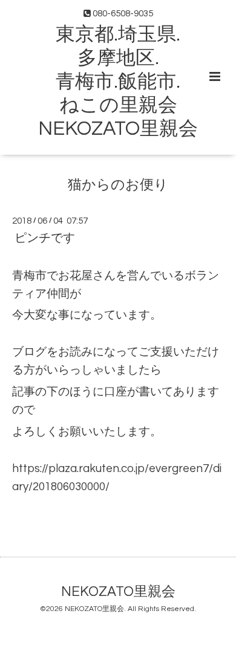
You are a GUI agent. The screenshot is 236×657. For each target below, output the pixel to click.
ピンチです (45, 238)
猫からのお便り (118, 185)
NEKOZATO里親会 (118, 592)
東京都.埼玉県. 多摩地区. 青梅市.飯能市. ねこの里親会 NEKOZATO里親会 (118, 81)
